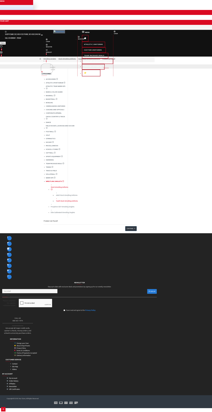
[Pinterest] (9, 271)
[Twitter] (9, 244)
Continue (130, 228)
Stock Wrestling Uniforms (67, 59)
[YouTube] (9, 260)
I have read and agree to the (81, 310)
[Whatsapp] (9, 277)
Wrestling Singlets (49, 59)
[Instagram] (9, 249)
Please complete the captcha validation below (9, 303)
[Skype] (9, 266)
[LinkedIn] (9, 255)
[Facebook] (9, 238)
